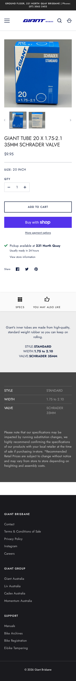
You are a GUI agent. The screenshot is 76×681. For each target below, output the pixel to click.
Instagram (10, 546)
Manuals (9, 626)
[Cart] (69, 20)
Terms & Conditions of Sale (22, 531)
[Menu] (7, 20)
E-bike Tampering (16, 648)
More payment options (38, 233)
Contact (9, 524)
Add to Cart (38, 207)
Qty (7, 179)
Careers (9, 553)
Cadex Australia (14, 593)
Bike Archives (13, 633)
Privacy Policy (13, 539)
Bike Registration (15, 640)
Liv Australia (12, 586)
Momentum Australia (18, 600)
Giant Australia (14, 578)
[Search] (59, 20)
